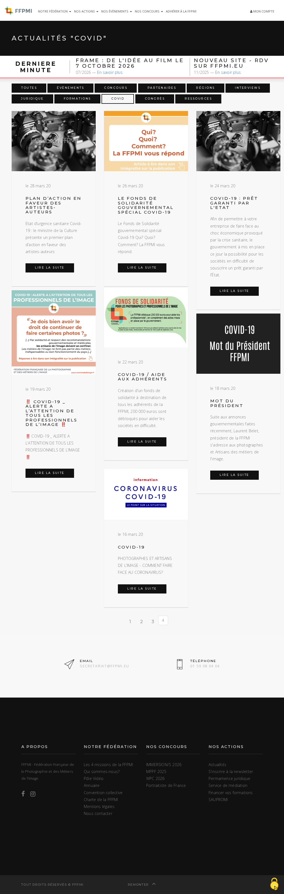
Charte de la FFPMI (101, 799)
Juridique (32, 98)
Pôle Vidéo (93, 778)
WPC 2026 (155, 778)
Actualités (217, 764)
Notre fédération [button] (53, 11)
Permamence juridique (229, 778)
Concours (115, 88)
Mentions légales (99, 806)
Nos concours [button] (147, 11)
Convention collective (103, 792)
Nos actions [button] (85, 11)
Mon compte (263, 11)
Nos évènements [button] (115, 11)
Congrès (155, 98)
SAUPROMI (218, 799)
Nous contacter (98, 813)
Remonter (139, 885)
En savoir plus (110, 72)
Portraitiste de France (166, 785)
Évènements (70, 88)
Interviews (247, 88)
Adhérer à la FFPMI (181, 11)
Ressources (198, 98)
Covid (118, 98)
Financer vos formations (231, 792)
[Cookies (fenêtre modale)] (274, 884)
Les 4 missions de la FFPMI (108, 764)
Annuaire (92, 785)
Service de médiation (228, 785)
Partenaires (162, 88)
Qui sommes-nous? (102, 771)
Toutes (29, 88)
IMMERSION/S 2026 (163, 764)
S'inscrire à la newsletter (231, 771)
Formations (77, 98)
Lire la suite (50, 267)
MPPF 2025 (156, 771)
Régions (205, 88)
